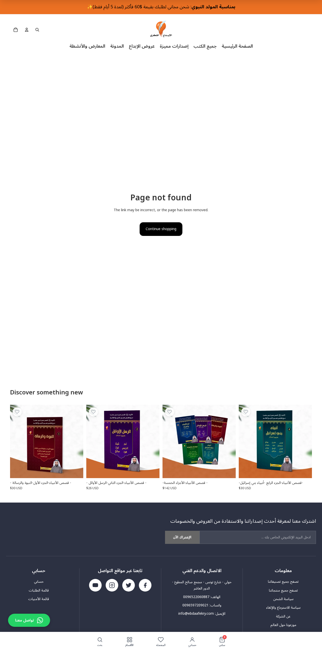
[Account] (26, 29)
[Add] (75, 470)
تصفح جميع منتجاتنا (283, 590)
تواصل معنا (24, 620)
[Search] (37, 29)
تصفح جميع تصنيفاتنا (283, 581)
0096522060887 (196, 597)
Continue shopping (161, 229)
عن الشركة (283, 616)
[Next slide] (228, 441)
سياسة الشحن (283, 599)
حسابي (39, 581)
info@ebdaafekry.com (196, 613)
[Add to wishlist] (17, 411)
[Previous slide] (170, 441)
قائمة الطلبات (39, 590)
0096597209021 (195, 605)
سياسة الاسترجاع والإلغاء (283, 607)
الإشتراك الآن (182, 537)
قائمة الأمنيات (38, 599)
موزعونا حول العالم (283, 625)
